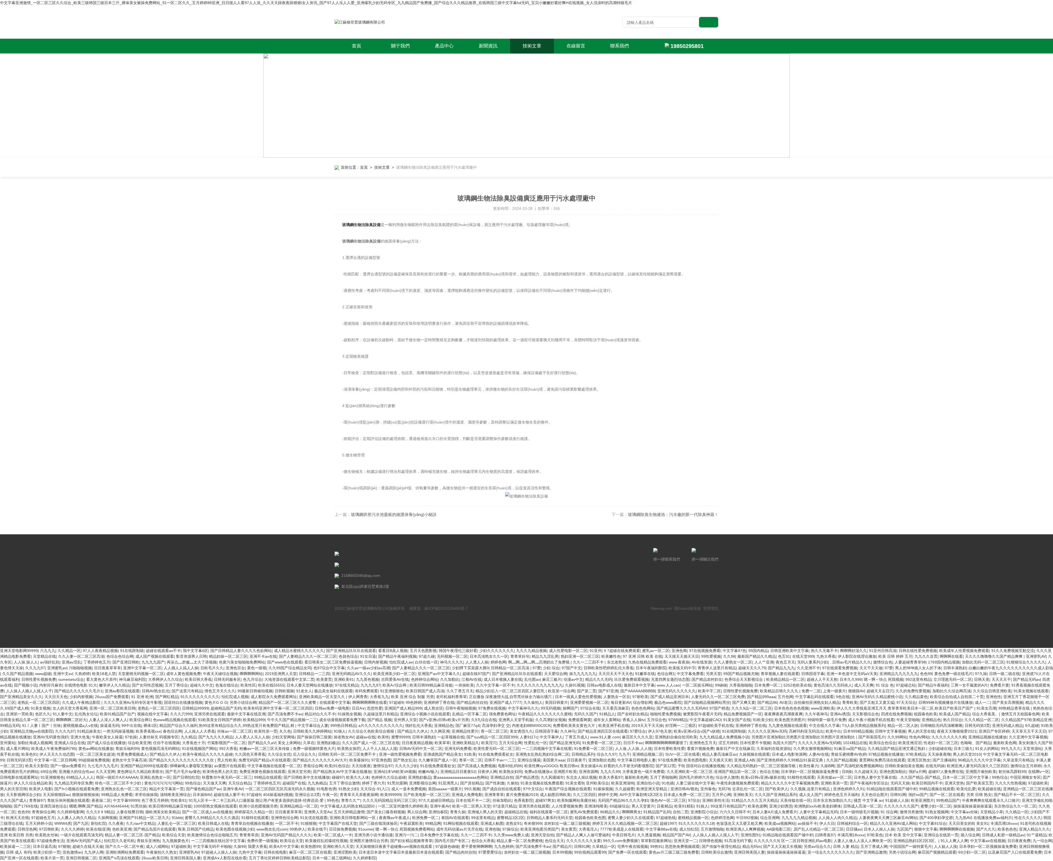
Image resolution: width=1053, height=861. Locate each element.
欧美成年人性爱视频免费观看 (964, 650)
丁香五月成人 (576, 737)
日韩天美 (981, 679)
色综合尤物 (769, 771)
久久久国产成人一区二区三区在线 (371, 743)
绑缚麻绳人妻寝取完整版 (191, 766)
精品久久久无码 (598, 679)
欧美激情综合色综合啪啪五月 (212, 835)
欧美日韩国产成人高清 (425, 691)
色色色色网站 (642, 708)
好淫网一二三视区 (680, 725)
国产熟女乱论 (404, 760)
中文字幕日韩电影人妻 (636, 760)
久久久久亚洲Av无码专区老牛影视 (133, 702)
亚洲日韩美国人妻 (749, 852)
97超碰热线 (666, 817)
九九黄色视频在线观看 (787, 725)
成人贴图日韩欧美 (555, 794)
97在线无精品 (346, 685)
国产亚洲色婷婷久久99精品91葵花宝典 (790, 760)
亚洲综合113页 (307, 794)
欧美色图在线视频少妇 (235, 829)
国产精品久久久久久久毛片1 (78, 691)
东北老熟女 (616, 662)
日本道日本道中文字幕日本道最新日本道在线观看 (401, 852)
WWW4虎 (62, 823)
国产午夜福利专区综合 (869, 783)
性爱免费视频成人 (132, 754)
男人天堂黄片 (643, 806)
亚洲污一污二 (406, 835)
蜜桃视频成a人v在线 (80, 725)
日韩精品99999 (195, 708)
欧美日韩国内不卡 (927, 783)
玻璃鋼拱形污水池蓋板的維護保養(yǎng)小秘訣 (394, 514)
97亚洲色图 (381, 760)
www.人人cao (668, 685)
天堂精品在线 (44, 656)
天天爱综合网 (555, 673)
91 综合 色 (885, 685)
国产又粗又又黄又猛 (877, 702)
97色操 (131, 737)
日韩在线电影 (275, 852)
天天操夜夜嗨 (939, 754)
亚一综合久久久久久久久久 (831, 852)
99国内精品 (758, 650)
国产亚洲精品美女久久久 (21, 697)
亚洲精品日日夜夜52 (457, 771)
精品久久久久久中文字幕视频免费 (790, 783)
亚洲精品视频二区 (647, 754)
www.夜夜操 (679, 662)
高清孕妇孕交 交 (496, 725)
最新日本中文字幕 (639, 685)
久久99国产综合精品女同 (289, 668)
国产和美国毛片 (871, 737)
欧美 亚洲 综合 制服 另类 (412, 697)
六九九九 (47, 650)
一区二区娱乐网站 (697, 685)
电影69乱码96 (510, 766)
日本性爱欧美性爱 (669, 748)
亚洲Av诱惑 (840, 714)
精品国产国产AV (676, 835)
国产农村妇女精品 (632, 714)
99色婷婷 (413, 702)
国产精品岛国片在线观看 (155, 829)
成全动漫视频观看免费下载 (342, 720)
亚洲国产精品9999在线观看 (144, 766)
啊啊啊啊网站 (251, 673)
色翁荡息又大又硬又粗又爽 (739, 823)
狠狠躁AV (856, 691)
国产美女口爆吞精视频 (386, 812)
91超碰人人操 (897, 800)
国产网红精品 (166, 697)
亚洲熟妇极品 (328, 743)
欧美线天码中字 (682, 668)
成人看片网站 (17, 748)
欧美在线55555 (271, 685)
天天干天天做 (870, 668)
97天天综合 (906, 702)
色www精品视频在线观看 (174, 720)
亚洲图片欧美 (565, 771)
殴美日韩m (569, 766)
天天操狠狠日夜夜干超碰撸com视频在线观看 (394, 846)
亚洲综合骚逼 (528, 760)
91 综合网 (889, 812)
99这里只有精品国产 (728, 806)
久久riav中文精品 (140, 823)
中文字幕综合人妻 (313, 725)
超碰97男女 (545, 800)
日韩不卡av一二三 (499, 760)
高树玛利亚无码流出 (806, 731)
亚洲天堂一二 (685, 841)
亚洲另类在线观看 (209, 714)
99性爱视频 (711, 656)
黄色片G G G (216, 702)
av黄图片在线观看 (229, 766)
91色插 (668, 783)
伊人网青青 (357, 697)
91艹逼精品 (1036, 835)
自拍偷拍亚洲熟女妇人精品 (817, 702)
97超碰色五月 (43, 817)
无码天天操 (900, 783)
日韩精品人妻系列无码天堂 (549, 817)
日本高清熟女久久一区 (489, 656)
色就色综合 (348, 656)
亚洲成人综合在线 (69, 743)
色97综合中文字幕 (329, 668)
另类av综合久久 (817, 846)
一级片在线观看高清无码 (81, 835)
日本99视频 (562, 852)
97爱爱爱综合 (490, 852)
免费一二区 (811, 691)
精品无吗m (751, 846)
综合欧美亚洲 (139, 743)
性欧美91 (178, 800)
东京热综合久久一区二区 (1015, 806)
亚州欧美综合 (597, 783)
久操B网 (827, 766)
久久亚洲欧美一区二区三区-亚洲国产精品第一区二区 (712, 771)
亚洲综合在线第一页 (941, 835)
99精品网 (433, 823)
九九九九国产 (153, 662)
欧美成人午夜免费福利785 (53, 748)
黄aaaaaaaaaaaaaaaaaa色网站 (460, 777)
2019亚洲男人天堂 (281, 673)
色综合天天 (554, 841)
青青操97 (37, 800)
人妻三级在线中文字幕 (695, 783)
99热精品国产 (948, 800)
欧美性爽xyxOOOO (540, 766)
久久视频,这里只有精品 (810, 789)
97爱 (537, 668)
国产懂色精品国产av (203, 789)
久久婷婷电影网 (70, 812)
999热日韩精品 (343, 725)
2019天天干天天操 (647, 725)
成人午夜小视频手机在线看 (871, 720)
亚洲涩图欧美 (344, 852)
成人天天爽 (863, 685)
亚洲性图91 (750, 835)
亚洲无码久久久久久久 (676, 691)
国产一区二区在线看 (947, 794)
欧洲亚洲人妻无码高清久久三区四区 (977, 766)
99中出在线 (131, 725)
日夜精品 (664, 806)
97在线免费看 (669, 760)
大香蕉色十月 (193, 743)
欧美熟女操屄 (348, 748)
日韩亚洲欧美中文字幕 (789, 650)
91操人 (702, 806)
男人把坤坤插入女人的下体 (918, 668)
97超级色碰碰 (447, 846)
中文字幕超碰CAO (705, 720)
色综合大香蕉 (482, 841)
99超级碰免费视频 (94, 760)
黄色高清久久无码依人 (833, 685)
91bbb (177, 817)
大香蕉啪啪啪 (740, 685)
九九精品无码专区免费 (73, 783)
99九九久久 (1011, 748)
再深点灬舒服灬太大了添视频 (192, 662)
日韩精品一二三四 (314, 673)
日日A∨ (358, 708)
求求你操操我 (146, 794)
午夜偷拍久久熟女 (161, 852)
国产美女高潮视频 (1007, 702)
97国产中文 (571, 668)
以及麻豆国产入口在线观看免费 (1015, 852)
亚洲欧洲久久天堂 (338, 846)
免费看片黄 (999, 685)
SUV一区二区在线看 (682, 754)
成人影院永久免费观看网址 (274, 697)
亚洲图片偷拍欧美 (981, 771)
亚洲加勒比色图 (601, 760)
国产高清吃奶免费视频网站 (860, 766)
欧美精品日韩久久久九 (779, 691)
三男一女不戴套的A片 (969, 685)
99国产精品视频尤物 (740, 673)
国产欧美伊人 (776, 789)
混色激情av (72, 852)
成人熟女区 (433, 708)
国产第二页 (586, 691)
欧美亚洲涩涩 (909, 743)
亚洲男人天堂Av (318, 812)
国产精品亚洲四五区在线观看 (603, 731)
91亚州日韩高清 (882, 650)
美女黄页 (568, 829)
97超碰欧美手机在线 (715, 725)
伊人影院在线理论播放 (857, 656)
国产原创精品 (471, 783)
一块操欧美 (464, 685)
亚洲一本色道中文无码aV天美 (851, 673)
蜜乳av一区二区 (655, 650)
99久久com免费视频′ (621, 841)
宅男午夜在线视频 (632, 846)
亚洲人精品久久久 (1034, 829)
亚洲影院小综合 (703, 812)
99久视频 (472, 789)
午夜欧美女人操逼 (107, 737)
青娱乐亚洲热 (148, 841)
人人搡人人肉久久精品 (76, 817)
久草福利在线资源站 (774, 748)
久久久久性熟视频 (1010, 783)
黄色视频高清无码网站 (160, 748)
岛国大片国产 (784, 743)
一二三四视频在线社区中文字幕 (218, 841)
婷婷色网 (498, 662)
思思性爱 (374, 708)
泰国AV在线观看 (455, 817)
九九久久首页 (926, 656)
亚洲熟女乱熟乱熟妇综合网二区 (542, 754)
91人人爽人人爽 (954, 841)
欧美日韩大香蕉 (198, 679)
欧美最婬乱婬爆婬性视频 (326, 841)
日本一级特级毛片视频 (859, 812)
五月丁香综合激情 (344, 783)
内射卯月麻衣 (50, 685)
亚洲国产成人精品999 (403, 708)
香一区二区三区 (494, 731)
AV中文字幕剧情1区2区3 (640, 794)
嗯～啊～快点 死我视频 (883, 679)
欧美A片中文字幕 (284, 846)
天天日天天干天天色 (615, 673)
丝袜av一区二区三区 (234, 731)
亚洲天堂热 (954, 783)
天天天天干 (1001, 679)
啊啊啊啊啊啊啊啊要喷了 (666, 743)
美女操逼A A (591, 766)
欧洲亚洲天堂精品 (652, 789)
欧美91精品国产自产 (117, 714)
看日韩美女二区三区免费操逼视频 (333, 662)
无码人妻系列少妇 (812, 662)
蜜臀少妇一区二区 (936, 806)
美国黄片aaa (554, 760)
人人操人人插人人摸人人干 (29, 691)
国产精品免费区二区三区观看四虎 (191, 645)
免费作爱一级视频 (262, 841)
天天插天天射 (720, 760)
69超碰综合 (619, 806)
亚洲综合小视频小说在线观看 (425, 714)
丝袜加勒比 (502, 800)
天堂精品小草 (991, 812)
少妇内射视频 (81, 697)
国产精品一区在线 (15, 645)
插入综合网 (970, 835)
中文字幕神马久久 (523, 708)
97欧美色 (875, 835)
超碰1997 (668, 823)
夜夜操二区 (101, 800)
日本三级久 (963, 748)
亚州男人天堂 (405, 720)
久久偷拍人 (533, 702)
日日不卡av (633, 743)
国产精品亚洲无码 (564, 743)
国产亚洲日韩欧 (125, 662)
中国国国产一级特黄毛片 (911, 846)
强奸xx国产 (917, 794)
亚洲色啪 (492, 829)
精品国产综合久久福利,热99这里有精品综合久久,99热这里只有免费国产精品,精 (227, 725)
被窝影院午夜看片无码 (702, 714)
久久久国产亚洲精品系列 (776, 794)
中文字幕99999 (126, 800)
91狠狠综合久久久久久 (1025, 662)
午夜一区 (330, 794)
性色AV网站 (919, 737)
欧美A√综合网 (395, 685)
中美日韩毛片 (623, 835)
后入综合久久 (304, 754)
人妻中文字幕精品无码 (818, 812)
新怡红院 (98, 823)
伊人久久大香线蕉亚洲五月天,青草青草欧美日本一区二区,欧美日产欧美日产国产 (905, 708)
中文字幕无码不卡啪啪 (212, 846)
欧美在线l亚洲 (98, 829)
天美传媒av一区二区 (834, 777)
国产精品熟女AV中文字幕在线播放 (342, 771)
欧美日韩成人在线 (213, 823)
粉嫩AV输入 (428, 771)
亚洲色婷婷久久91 (848, 789)
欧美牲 (383, 737)
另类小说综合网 (243, 702)
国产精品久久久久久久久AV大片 (320, 760)
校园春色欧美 (925, 714)
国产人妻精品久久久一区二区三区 (307, 656)
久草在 (309, 743)
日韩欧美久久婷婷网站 (312, 731)
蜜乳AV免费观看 (584, 812)
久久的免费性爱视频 (913, 691)
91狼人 (340, 731)
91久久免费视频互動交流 (1012, 650)
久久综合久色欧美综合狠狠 (371, 731)
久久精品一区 (69, 650)
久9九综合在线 (483, 720)
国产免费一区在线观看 (627, 852)
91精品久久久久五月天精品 (754, 800)
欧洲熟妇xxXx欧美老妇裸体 (817, 806)
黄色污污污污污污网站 (163, 783)
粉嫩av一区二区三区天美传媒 (265, 748)
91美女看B (574, 783)
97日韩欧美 (49, 829)
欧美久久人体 (357, 777)
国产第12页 (665, 766)
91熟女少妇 (348, 789)
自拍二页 (680, 812)
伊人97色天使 (660, 731)
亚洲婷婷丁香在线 (439, 702)
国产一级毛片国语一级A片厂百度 (249, 645)
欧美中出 (833, 731)
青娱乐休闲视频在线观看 (68, 800)
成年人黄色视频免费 (183, 673)
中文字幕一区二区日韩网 (55, 760)
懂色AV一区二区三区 (668, 800)
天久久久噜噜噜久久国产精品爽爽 (994, 656)
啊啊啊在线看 (951, 656)
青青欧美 (849, 702)
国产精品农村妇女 (707, 679)
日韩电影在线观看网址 (19, 777)
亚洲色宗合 (235, 668)
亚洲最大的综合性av (76, 771)
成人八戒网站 (157, 846)
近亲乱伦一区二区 (747, 789)
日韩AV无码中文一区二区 (420, 748)
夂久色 (285, 731)
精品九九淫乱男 (545, 656)
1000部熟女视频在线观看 (215, 806)
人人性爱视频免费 (566, 806)
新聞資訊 (488, 46)
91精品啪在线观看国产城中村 (892, 789)
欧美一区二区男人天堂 (471, 806)
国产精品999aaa (761, 697)
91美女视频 (40, 708)
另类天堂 (713, 673)
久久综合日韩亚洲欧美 (992, 691)
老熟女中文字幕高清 (129, 760)
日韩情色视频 (710, 841)
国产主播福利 (944, 760)
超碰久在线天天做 (87, 846)
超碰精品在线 (515, 812)
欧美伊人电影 (40, 789)
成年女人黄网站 (606, 720)
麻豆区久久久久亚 (637, 737)
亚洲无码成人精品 (1007, 725)
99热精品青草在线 (1014, 708)
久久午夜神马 (816, 714)
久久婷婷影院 (364, 858)
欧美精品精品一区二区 (785, 679)
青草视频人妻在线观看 (780, 673)
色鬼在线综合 (226, 685)
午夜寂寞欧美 (411, 823)
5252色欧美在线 (797, 685)
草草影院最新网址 (656, 841)
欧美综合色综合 (882, 743)
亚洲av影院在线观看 (122, 691)
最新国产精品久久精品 (756, 656)
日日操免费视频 (342, 829)
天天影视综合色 (865, 714)
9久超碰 (1032, 725)
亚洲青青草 (494, 794)
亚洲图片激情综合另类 (369, 841)
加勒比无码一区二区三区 (983, 662)
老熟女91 (514, 823)
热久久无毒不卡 (824, 650)
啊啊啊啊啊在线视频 (956, 829)
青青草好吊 (520, 656)
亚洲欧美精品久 (465, 743)
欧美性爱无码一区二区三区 (497, 748)
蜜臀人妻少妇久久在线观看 (631, 817)
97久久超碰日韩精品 (436, 800)
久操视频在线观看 (754, 754)
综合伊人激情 (727, 777)
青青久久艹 (350, 800)
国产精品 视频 (379, 720)
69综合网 (48, 771)
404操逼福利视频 (278, 794)
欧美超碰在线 (989, 789)
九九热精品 (317, 783)
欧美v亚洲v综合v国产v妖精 (697, 731)
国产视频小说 (25, 685)
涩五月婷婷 (728, 743)
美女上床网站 (289, 743)
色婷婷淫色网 (722, 817)
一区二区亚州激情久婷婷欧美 (403, 806)
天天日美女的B (961, 823)
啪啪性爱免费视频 (665, 714)
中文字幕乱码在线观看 (814, 697)
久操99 (240, 846)
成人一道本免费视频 (408, 789)
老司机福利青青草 (451, 697)
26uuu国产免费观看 (112, 697)
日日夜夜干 (576, 760)
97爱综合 (638, 731)
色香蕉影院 (523, 800)
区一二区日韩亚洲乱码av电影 (806, 841)
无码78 (724, 789)
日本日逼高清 (44, 846)
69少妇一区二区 (972, 852)
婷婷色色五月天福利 (841, 794)
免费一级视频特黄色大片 (314, 748)
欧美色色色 (1007, 829)
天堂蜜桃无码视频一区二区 (141, 673)
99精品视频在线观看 (936, 789)
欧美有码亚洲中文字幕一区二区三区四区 (278, 708)
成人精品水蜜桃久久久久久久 (299, 650)
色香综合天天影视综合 (744, 679)
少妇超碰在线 (940, 748)
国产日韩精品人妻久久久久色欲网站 (241, 650)
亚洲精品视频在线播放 (987, 737)
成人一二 (982, 702)
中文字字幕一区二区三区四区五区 (81, 645)
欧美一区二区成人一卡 (333, 835)
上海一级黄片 (834, 691)
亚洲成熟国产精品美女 (442, 754)
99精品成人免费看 (116, 794)
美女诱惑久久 (521, 731)
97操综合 (510, 829)
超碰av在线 (365, 737)
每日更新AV (621, 702)
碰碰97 (338, 777)
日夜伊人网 (487, 771)
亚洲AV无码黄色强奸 (50, 737)
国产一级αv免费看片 (67, 766)
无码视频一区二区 (452, 656)
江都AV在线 (472, 679)
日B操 (847, 771)
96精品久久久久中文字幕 (979, 760)
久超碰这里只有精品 (380, 714)
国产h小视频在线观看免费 (76, 789)
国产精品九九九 (781, 668)
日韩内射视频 (375, 662)
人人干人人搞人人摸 (380, 748)
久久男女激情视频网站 (812, 748)
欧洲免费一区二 (425, 817)
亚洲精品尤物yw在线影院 (31, 731)
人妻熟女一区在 (616, 697)
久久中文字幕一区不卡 (495, 685)
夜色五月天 (785, 662)
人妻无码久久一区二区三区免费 (718, 697)
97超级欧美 (1038, 783)
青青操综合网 (43, 812)
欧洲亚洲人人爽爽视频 (745, 829)
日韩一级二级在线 (1004, 673)
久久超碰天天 (865, 771)
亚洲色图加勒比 (892, 771)
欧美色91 (29, 754)
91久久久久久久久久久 (199, 697)
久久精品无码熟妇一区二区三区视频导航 (762, 766)
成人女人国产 (810, 794)
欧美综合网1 (140, 720)
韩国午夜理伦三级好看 (458, 650)
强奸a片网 (917, 771)
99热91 (656, 846)
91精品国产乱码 (657, 812)
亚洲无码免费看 (458, 748)
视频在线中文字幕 (152, 714)
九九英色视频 (367, 679)
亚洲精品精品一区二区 (299, 806)
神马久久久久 (451, 662)
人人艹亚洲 (764, 662)
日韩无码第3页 (977, 725)
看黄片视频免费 (700, 748)
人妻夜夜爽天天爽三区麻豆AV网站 (888, 817)
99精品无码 (10, 725)
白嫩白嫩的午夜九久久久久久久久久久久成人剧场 (1011, 668)
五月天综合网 (510, 743)
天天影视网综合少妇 (23, 794)
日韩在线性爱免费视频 (918, 650)
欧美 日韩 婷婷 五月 (895, 656)
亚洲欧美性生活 (715, 800)
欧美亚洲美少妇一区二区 (394, 673)
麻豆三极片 (551, 679)
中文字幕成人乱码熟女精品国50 (348, 806)
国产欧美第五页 (979, 783)
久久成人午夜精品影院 (81, 702)
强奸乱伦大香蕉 (418, 725)
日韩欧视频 (284, 691)
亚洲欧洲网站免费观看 (125, 852)
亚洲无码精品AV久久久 (351, 673)
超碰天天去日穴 (880, 691)
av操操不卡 (807, 823)
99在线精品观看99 (590, 852)
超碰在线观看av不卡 (163, 650)
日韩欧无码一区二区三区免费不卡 (347, 754)
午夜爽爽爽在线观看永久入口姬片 (991, 800)
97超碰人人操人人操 (218, 852)
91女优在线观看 (313, 817)
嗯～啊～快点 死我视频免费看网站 (404, 829)
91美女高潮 (986, 708)
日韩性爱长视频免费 (38, 679)
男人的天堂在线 (921, 731)
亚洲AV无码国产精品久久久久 (286, 835)
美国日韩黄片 (556, 702)
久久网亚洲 (439, 731)
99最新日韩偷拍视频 (255, 691)
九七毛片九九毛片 (102, 766)
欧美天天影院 (36, 766)
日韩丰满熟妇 (954, 668)
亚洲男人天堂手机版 (516, 720)
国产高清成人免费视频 (476, 766)
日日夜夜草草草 (107, 668)
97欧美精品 (915, 754)
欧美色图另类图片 (790, 720)
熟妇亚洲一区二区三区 (580, 656)
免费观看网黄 (579, 720)
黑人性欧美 (226, 760)
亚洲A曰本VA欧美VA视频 (394, 771)
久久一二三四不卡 (589, 662)
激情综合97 (383, 766)
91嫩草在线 (645, 673)
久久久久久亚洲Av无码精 (819, 743)
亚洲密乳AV (1036, 656)
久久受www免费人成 (511, 835)
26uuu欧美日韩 (154, 858)
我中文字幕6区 (195, 650)
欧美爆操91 (359, 760)
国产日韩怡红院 (186, 777)
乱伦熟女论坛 (86, 714)
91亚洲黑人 (448, 783)
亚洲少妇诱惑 (780, 806)
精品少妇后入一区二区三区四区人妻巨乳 (510, 691)
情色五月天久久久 (220, 691)
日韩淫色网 (27, 829)
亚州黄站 (7, 743)
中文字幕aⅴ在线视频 (987, 841)
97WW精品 (677, 720)
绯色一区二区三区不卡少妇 (118, 783)
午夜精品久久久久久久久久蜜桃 (545, 714)
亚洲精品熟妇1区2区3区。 (915, 841)
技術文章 (532, 46)
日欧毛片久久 (211, 668)
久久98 (729, 656)
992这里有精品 (918, 679)
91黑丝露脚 (397, 783)
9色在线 (843, 697)
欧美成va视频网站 (780, 823)
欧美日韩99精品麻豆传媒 (431, 685)
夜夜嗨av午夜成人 (394, 817)
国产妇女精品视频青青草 (411, 841)
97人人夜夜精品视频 (100, 650)
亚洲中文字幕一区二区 (142, 668)
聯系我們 (619, 46)
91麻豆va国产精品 (849, 748)
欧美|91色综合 (337, 766)
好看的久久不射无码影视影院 (628, 766)
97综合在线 (590, 708)
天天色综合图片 (874, 794)
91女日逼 (368, 656)
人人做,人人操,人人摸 (633, 748)
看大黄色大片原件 (101, 679)
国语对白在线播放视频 (183, 702)
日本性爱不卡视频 (755, 743)
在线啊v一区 (1038, 771)
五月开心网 (721, 794)
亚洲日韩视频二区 (81, 858)
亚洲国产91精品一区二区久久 (144, 817)
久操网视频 (107, 817)
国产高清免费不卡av (285, 714)
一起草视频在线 (450, 737)
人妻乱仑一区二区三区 (176, 823)
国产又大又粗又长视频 (782, 846)
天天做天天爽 (214, 783)
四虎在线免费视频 (896, 714)
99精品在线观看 (267, 777)
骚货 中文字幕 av (868, 800)
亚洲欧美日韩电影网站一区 (353, 817)
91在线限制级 (132, 650)
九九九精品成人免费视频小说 (724, 737)
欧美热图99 (311, 846)
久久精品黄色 (916, 697)
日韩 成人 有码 (18, 852)
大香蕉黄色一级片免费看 (643, 771)
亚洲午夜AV (233, 789)
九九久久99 (610, 771)
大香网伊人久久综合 (165, 679)
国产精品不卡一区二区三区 (1017, 794)
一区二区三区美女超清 (95, 754)
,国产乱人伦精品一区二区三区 (818, 829)
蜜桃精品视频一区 (693, 817)
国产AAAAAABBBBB (637, 691)
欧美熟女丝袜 (46, 835)
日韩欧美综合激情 (716, 852)
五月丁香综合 (176, 685)
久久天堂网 (105, 771)
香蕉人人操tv (633, 720)
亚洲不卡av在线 (263, 656)
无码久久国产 (585, 714)
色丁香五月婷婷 (154, 800)
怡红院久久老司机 (119, 841)
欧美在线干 (317, 829)
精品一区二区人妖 (902, 725)
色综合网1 (666, 673)
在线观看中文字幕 (334, 702)
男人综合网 (416, 812)
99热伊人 (297, 829)
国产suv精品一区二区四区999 (491, 737)
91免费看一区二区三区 (601, 743)
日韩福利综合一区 (852, 823)
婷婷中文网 (607, 794)
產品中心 (444, 46)
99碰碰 (721, 685)
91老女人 (304, 691)
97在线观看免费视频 (839, 668)
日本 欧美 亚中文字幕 (903, 835)
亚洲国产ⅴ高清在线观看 (119, 858)
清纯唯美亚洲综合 (175, 794)
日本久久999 (851, 679)
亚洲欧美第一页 (834, 783)
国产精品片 (562, 846)
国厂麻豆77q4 (467, 725)
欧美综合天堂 (173, 835)
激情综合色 (882, 662)
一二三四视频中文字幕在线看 (547, 748)
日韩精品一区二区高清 (510, 668)
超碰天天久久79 (752, 668)
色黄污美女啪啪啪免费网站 (242, 662)
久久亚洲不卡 (808, 668)
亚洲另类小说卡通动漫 (373, 835)
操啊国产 (570, 708)
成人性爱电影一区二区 (568, 650)
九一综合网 (1042, 841)
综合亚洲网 (769, 817)
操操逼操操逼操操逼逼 (972, 806)
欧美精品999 (254, 720)
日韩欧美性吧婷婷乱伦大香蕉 (608, 668)
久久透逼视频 (648, 835)
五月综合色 (656, 720)
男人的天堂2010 (967, 754)
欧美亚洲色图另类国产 (539, 829)
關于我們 (400, 46)
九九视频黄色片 (175, 841)
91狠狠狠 (308, 823)
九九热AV (963, 817)
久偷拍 (512, 783)
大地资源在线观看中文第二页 (289, 679)
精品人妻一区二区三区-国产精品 (132, 835)
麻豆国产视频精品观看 (937, 852)
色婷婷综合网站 (424, 679)
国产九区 (81, 823)
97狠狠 (64, 846)
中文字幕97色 (734, 650)
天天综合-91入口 (374, 789)
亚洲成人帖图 (491, 823)
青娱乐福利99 (127, 748)
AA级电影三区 (778, 829)
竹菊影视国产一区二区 (226, 743)
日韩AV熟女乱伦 (155, 691)
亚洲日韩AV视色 (684, 789)
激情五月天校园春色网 (1020, 714)
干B (681, 766)
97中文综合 (533, 789)
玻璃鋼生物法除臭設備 (361, 224)
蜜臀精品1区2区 (510, 817)
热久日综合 (952, 720)
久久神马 (568, 731)
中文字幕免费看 (690, 673)
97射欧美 (640, 697)
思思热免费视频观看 (682, 846)
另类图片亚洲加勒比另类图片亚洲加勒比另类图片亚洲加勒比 (803, 737)
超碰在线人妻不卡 (229, 794)
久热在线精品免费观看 (647, 662)
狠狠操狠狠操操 (85, 794)
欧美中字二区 (709, 691)
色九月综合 (252, 679)
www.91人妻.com (605, 737)
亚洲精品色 (931, 720)
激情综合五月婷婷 (1025, 766)
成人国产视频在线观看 (154, 656)
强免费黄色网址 (502, 714)
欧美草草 (442, 743)
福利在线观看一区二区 (549, 812)
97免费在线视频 (492, 708)
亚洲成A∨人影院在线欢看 (225, 858)
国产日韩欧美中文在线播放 (307, 777)
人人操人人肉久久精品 (837, 817)
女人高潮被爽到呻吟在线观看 (136, 645)
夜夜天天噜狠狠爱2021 (956, 731)
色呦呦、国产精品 (975, 743)
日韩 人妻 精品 (845, 846)
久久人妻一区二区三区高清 (81, 656)
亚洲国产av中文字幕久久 (439, 673)
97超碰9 (396, 702)
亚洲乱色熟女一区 (155, 777)
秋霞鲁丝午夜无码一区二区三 (227, 777)
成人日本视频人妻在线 (503, 679)
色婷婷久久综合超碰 (388, 777)
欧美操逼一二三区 (15, 846)
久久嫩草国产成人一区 (437, 760)
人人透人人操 (476, 662)
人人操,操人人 (26, 662)
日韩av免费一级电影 (332, 708)
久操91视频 (575, 685)
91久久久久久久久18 (696, 823)
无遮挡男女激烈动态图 (670, 679)
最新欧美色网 (1004, 743)
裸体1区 (150, 725)
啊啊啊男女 (631, 812)
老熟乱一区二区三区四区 (39, 702)
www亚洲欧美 (822, 708)
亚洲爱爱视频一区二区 (589, 702)
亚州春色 (708, 789)
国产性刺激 (495, 783)
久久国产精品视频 (17, 673)
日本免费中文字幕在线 (439, 835)
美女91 (982, 823)
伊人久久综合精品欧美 (33, 783)
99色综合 (193, 783)
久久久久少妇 (406, 766)
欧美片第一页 (52, 858)
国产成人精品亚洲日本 (669, 697)
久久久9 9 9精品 (100, 812)
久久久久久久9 (766, 841)
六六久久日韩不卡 (735, 812)
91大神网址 (42, 645)
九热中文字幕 (250, 852)
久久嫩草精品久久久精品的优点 (329, 645)
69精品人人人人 (80, 777)
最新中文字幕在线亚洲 (246, 714)
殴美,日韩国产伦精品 (196, 829)
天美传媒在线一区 (795, 800)
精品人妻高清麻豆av (719, 754)
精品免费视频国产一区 (743, 714)
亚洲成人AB (744, 760)
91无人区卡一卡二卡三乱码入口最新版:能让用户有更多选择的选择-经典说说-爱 (257, 800)
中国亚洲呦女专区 (1025, 777)
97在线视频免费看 (704, 650)
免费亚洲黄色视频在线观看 (262, 771)
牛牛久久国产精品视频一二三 (292, 720)
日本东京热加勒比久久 (832, 800)
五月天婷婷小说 (38, 823)
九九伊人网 (93, 852)
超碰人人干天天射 (822, 679)
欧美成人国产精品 (954, 714)
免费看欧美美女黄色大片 (574, 725)
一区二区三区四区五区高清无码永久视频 (279, 789)
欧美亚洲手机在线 (613, 725)
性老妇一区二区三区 (941, 743)
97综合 (694, 800)
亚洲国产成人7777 (505, 702)
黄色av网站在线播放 (95, 748)
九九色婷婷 (503, 846)
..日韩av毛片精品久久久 (850, 662)
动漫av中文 (573, 679)
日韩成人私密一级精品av (1003, 835)
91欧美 (470, 754)
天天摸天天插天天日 (681, 656)
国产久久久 (985, 829)
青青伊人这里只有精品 (717, 668)
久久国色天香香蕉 (250, 754)
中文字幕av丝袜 (964, 812)
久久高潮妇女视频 (550, 720)
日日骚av (854, 829)
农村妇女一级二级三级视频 (567, 823)
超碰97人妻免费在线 (945, 771)
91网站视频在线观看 (460, 823)
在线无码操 (935, 766)
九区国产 (904, 829)
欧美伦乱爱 (966, 789)
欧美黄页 (324, 679)
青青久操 (457, 812)
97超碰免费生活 (50, 841)
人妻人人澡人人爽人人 (108, 720)
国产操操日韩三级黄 (314, 737)
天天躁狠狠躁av (56, 794)
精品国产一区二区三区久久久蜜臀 (288, 702)
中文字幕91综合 (932, 823)
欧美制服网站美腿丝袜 (576, 800)
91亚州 (596, 650)
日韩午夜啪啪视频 (460, 708)
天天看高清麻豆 (615, 708)
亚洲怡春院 (438, 812)
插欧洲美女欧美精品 (162, 812)
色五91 (784, 656)
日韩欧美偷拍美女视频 (904, 766)
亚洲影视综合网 (422, 783)
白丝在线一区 (426, 662)
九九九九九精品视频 (799, 817)
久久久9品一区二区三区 (751, 708)
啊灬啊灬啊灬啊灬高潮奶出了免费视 (539, 662)
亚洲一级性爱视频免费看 (400, 754)
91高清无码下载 (738, 841)
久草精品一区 (603, 846)
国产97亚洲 (608, 691)
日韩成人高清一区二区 (862, 806)
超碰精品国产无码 (226, 708)
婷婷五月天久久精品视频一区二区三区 (625, 823)
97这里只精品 (504, 806)
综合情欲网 (642, 702)
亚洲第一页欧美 (19, 714)
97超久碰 (427, 656)
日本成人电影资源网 (789, 754)
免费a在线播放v (537, 771)
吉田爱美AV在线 (395, 679)
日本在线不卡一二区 (473, 800)
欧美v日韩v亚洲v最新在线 (763, 777)
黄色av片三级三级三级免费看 (674, 852)
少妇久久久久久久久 (496, 650)
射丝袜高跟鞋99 (1012, 771)
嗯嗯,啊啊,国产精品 (85, 806)
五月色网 (785, 697)
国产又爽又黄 (743, 702)
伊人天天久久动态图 (56, 754)
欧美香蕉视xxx (148, 731)
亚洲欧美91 (344, 679)
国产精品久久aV (262, 743)
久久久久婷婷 (72, 829)
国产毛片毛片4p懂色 (182, 771)
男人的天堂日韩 (13, 789)
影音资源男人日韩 (191, 656)
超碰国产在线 (293, 783)
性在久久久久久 (1027, 817)
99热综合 (1000, 777)
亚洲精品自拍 (501, 777)
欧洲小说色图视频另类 (258, 806)
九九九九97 (370, 685)
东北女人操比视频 (581, 777)
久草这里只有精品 (1018, 760)
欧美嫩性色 (611, 656)
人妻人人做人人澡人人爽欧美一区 (862, 841)
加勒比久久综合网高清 (951, 691)
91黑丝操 (138, 806)
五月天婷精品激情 (349, 812)
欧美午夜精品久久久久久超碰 (208, 754)
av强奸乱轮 (50, 662)
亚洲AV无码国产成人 (84, 841)
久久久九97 (65, 731)
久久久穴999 (181, 714)
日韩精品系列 (583, 754)
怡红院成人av (401, 662)
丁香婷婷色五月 (96, 662)
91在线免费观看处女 (495, 754)
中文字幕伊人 (551, 737)
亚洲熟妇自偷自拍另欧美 (676, 737)
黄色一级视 (256, 668)
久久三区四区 (584, 794)
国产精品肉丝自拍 (472, 702)
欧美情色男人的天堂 (220, 771)
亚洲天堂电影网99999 (19, 650)
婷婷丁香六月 (373, 783)
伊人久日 (827, 823)
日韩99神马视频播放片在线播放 (945, 702)
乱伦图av (532, 679)
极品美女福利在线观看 (333, 691)
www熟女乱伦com (271, 829)
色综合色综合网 (119, 656)
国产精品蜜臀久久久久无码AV (681, 708)
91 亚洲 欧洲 (142, 697)
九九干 (624, 754)
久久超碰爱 (624, 789)
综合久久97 (606, 754)
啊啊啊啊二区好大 (71, 720)
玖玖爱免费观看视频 (631, 679)
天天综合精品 (239, 783)
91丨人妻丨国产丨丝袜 (41, 725)
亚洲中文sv (62, 673)
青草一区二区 (470, 760)
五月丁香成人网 (873, 846)
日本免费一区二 (767, 685)
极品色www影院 (668, 702)
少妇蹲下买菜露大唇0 (470, 668)
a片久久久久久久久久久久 (380, 725)
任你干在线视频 (166, 743)
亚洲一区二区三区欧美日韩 (112, 708)
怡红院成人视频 (235, 697)
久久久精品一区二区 (981, 720)
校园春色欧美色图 (590, 817)
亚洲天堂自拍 (542, 835)
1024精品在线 (855, 743)
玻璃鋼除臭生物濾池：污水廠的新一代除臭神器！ (673, 514)
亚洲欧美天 (742, 794)
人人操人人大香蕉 (199, 731)
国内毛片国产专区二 (452, 841)
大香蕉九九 (379, 697)
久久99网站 (897, 737)
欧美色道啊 (757, 806)
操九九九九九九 (582, 673)
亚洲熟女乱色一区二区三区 (124, 789)
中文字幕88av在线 (661, 829)
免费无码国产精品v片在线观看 (264, 760)
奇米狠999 (533, 823)
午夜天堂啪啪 (907, 720)
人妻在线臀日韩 (129, 812)
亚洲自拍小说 (647, 783)
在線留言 (576, 46)
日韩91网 (898, 794)
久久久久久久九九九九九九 (540, 685)
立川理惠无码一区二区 (952, 679)
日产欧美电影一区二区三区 (426, 794)
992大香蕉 (228, 748)
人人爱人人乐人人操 (252, 737)
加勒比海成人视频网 (35, 743)
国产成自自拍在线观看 (501, 789)
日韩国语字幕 (812, 673)
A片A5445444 (116, 806)
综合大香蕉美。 (985, 714)
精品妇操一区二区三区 (228, 656)
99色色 (333, 800)
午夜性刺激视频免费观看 (738, 783)
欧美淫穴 (489, 743)
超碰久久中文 (201, 685)
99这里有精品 (483, 817)
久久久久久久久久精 (949, 737)
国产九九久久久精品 (215, 737)
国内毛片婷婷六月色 (696, 777)
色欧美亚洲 (121, 829)
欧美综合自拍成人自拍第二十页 (957, 697)
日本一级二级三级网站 (331, 858)
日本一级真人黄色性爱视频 (578, 697)
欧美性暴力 (808, 766)
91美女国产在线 (737, 720)
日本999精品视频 (858, 731)
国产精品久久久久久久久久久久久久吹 (182, 760)
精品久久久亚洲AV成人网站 (893, 823)
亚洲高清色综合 (53, 806)
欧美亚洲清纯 (622, 783)
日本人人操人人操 (879, 829)
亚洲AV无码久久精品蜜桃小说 (877, 697)
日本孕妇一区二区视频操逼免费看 (810, 771)
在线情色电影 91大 (80, 685)
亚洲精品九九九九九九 (898, 673)
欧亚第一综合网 (561, 691)
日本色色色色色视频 (791, 708)
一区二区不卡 (286, 823)
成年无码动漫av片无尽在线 (459, 829)
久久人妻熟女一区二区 (733, 662)
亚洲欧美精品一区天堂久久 (322, 697)
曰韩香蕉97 (825, 835)
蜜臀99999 (400, 737)
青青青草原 (249, 835)
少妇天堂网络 (283, 737)
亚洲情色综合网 (284, 817)
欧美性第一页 (265, 731)
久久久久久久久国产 (901, 806)
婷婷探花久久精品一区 (253, 812)
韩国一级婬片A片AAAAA (117, 777)
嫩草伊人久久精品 (114, 685)
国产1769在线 (26, 806)
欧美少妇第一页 (46, 852)
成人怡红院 (688, 829)
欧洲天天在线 (17, 817)
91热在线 (365, 645)
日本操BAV (202, 794)
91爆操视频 (603, 789)
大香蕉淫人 (588, 829)
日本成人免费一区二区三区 (687, 794)
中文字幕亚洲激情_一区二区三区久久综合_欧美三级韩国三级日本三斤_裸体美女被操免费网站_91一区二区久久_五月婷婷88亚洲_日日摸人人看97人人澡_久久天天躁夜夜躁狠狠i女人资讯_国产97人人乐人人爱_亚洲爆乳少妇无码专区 (197, 639)
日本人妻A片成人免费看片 (774, 812)
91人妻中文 (62, 714)
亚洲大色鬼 (80, 737)
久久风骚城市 (552, 777)
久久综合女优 (279, 754)
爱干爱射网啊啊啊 (476, 846)
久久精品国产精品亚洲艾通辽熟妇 (897, 748)
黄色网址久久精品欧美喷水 (140, 771)
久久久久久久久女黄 (583, 841)
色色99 (926, 673)
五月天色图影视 (423, 650)
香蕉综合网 (312, 766)
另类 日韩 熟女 (979, 794)
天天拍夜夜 (361, 766)
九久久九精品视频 (531, 650)
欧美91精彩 (684, 806)
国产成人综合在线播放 (106, 743)
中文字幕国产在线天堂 (338, 823)
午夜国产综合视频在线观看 (568, 789)
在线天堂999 (803, 656)
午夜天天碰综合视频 (220, 673)
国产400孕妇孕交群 (936, 817)
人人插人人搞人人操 (181, 668)
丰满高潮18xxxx (1004, 823)
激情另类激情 (911, 812)
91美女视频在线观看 (1031, 691)
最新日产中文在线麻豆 (735, 748)
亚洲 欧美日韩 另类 (16, 835)
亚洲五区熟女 (918, 760)
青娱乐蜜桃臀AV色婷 (848, 754)
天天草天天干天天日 (1029, 731)
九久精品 (188, 737)
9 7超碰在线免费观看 (622, 650)
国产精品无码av (1026, 679)
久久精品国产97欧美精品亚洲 (1026, 720)
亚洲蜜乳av (57, 668)
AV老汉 (785, 702)
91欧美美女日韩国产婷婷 (219, 720)
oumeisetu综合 (71, 679)
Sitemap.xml (661, 608)
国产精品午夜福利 (933, 685)
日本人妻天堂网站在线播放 (310, 685)
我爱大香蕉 (257, 846)
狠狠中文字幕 (925, 829)
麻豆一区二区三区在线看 (310, 852)
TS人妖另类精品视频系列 (863, 725)
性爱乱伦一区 (535, 743)
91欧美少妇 (762, 720)
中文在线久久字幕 (824, 725)
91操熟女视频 (349, 714)
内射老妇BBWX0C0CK (531, 725)
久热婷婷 (82, 673)
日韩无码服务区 (227, 679)
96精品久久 (610, 812)
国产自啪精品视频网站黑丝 (707, 702)
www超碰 (43, 673)
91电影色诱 (326, 789)
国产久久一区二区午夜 (124, 846)
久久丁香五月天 (459, 691)
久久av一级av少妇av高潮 (368, 668)
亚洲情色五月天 (702, 743)
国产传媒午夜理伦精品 (721, 846)
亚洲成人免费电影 (467, 794)
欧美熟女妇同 (510, 771)
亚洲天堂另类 (299, 771)
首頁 (356, 46)
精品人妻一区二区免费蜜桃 (520, 841)
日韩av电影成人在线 (604, 685)
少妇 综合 (551, 668)
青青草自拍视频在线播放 (252, 823)
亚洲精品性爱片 (465, 731)
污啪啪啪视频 (80, 668)
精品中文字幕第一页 (166, 789)
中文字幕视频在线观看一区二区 (274, 766)
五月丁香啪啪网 (663, 777)
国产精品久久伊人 (412, 731)
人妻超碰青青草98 (910, 662)
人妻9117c (528, 737)
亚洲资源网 (588, 771)
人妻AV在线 (819, 754)
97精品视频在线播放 (886, 754)
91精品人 (607, 714)
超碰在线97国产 (476, 673)
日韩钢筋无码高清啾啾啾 (941, 725)
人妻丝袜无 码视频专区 (159, 737)
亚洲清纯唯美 (595, 806)
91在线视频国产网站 (199, 748)
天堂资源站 (1032, 748)
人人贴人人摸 (945, 846)
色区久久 (42, 714)
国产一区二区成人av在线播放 (207, 812)
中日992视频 (747, 817)
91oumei (365, 829)
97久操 (981, 673)
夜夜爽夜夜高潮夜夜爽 (783, 714)
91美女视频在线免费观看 (541, 783)
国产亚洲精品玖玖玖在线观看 (351, 650)
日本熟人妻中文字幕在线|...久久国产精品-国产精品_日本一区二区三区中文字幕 (922, 777)
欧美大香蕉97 (610, 777)
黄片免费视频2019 (522, 794)
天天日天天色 (55, 697)
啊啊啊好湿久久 (853, 650)
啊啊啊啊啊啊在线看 (369, 702)
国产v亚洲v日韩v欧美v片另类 (444, 720)
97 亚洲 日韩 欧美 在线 (642, 656)
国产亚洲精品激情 (871, 852)
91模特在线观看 (801, 777)
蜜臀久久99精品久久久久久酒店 (212, 817)
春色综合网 (172, 731)
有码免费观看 (366, 691)
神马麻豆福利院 (132, 679)
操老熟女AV (344, 737)
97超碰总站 (906, 685)
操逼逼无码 (109, 725)
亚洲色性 (993, 697)
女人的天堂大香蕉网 (70, 708)
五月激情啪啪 (712, 829)
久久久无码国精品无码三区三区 (389, 800)
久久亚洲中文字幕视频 (1028, 737)
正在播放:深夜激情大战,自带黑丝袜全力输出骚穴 (511, 697)
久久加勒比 (449, 679)
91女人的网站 (987, 748)
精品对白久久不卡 (320, 714)
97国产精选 (719, 708)
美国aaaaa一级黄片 (445, 789)
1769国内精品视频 (944, 662)
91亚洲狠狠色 (392, 691)
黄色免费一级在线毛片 (953, 673)
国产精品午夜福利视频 (397, 656)
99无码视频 (551, 708)
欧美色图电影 (695, 760)
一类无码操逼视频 (118, 731)
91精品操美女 (89, 731)
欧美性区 (248, 685)
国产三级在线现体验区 (378, 823)
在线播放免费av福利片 (992, 817)
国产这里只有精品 (187, 691)
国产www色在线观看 (284, 662)
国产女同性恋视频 (147, 685)
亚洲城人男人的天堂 (485, 812)
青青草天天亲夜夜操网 (359, 794)
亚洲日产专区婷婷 (994, 731)
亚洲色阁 (679, 650)
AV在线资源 (702, 662)
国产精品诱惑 (527, 777)
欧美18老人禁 (104, 673)
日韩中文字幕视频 (890, 731)
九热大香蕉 (826, 656)
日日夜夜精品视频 (417, 743)
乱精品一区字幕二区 (469, 714)
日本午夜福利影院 (651, 668)
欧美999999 (390, 794)
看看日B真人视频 (392, 650)
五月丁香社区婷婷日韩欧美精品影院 (279, 858)
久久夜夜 (116, 823)
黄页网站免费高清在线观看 (882, 760)
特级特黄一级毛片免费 (827, 720)
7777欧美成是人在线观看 (621, 829)
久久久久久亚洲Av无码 (767, 731)
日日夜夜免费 (1019, 841)
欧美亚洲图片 (922, 800)
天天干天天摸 (289, 645)
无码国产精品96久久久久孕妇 (623, 800)
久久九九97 (35, 668)
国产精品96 (767, 702)
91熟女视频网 (937, 812)
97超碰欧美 (181, 846)
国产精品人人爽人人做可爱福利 (583, 835)
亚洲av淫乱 (71, 662)
